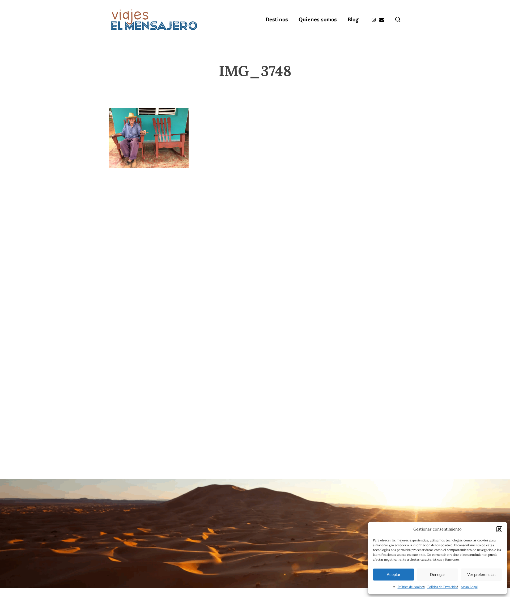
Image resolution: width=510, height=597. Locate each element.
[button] (499, 529)
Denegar (437, 574)
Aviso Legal (469, 587)
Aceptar (393, 574)
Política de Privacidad (442, 587)
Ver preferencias (481, 574)
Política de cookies (411, 587)
